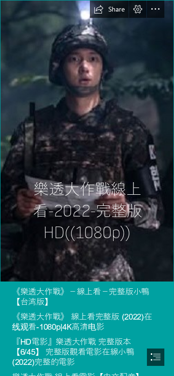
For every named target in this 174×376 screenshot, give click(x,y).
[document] (87, 188)
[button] (109, 9)
